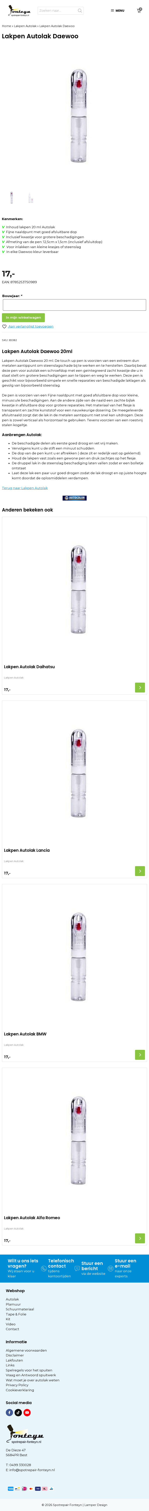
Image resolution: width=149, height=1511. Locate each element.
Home (6, 26)
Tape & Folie (16, 1314)
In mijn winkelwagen (23, 317)
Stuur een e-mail (125, 1263)
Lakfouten (14, 1360)
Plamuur (13, 1304)
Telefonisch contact (61, 1263)
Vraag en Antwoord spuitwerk (31, 1375)
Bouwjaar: (12, 296)
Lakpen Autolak (25, 26)
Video (11, 1324)
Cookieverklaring (20, 1390)
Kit (8, 1319)
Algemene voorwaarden (26, 1350)
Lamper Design (95, 1505)
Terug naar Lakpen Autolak (25, 488)
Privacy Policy (17, 1385)
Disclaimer (15, 1355)
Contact (12, 1329)
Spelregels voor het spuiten (29, 1370)
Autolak (12, 1299)
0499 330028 (20, 1465)
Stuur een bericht (92, 1265)
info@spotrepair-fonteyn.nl (32, 1470)
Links (10, 1365)
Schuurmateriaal (20, 1309)
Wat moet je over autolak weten (33, 1380)
